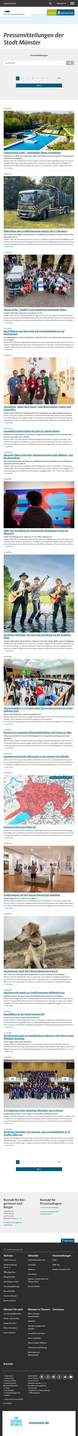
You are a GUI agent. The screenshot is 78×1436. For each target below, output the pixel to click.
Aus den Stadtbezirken (12, 1314)
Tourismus (58, 1309)
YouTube (71, 1377)
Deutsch (60, 3)
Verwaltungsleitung (11, 1286)
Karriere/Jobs (9, 1390)
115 (20, 1218)
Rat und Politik (9, 1291)
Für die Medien (34, 1286)
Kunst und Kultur (34, 1338)
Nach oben (68, 1241)
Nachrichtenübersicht (36, 1260)
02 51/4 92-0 (9, 1216)
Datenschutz (9, 1378)
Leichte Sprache (10, 1383)
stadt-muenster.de (15, 1250)
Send (54, 1260)
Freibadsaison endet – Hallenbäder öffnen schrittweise (32, 152)
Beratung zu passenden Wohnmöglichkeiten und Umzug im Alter (38, 732)
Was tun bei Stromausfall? (14, 1399)
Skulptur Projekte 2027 (61, 1269)
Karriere (8, 1363)
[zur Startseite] (60, 12)
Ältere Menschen (10, 1328)
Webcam (31, 1269)
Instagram (47, 1377)
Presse (7, 1388)
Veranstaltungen (61, 1255)
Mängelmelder (9, 1277)
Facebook (53, 1377)
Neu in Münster (10, 1333)
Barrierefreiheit (10, 1301)
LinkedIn (42, 1377)
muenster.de (10, 3)
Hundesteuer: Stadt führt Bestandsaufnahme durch (31, 971)
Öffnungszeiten (9, 1272)
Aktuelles (33, 1255)
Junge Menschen (10, 1323)
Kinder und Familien (12, 1318)
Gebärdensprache (11, 1386)
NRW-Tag (56, 1265)
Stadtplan (8, 1403)
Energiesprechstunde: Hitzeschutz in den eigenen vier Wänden (36, 756)
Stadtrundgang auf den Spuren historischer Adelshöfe (32, 895)
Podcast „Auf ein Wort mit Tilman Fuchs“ (38, 1280)
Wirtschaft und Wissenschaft (34, 1353)
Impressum (9, 1376)
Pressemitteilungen (39, 55)
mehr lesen (9, 168)
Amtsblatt (32, 1265)
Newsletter (32, 1274)
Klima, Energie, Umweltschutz (34, 1315)
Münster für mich (13, 1309)
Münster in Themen (39, 1309)
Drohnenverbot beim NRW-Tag (20, 827)
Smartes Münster (10, 1296)
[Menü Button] (72, 3)
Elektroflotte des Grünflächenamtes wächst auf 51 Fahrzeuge (35, 231)
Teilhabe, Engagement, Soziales (36, 1327)
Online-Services (10, 1260)
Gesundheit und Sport (36, 1333)
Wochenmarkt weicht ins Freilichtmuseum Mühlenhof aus (34, 992)
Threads (59, 1377)
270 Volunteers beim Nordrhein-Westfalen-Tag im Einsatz (33, 1110)
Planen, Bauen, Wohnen (37, 1343)
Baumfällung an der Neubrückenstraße (24, 1014)
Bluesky (65, 1377)
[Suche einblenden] (50, 3)
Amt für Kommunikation (50, 1207)
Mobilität (31, 1321)
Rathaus (8, 1255)
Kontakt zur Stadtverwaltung (40, 1390)
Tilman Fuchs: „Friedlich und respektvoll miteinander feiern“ (35, 309)
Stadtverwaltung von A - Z (10, 1266)
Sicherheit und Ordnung (37, 1347)
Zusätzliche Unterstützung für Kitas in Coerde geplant (32, 431)
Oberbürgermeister (11, 1282)
